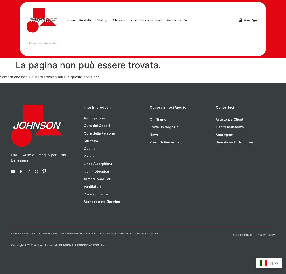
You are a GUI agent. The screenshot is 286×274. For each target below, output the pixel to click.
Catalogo (101, 20)
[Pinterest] (44, 171)
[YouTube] (13, 171)
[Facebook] (21, 171)
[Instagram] (29, 171)
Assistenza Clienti (179, 20)
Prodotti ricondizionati (146, 20)
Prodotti (85, 20)
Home (71, 20)
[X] (37, 171)
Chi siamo (119, 20)
